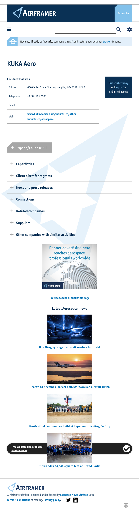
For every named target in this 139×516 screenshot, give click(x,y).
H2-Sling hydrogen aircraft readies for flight (69, 347)
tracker (107, 41)
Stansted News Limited (74, 494)
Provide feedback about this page (70, 298)
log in (118, 87)
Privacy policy (52, 500)
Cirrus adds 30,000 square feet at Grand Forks (69, 466)
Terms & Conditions (18, 500)
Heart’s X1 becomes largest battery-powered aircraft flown (69, 387)
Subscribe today (118, 83)
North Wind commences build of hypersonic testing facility (69, 426)
